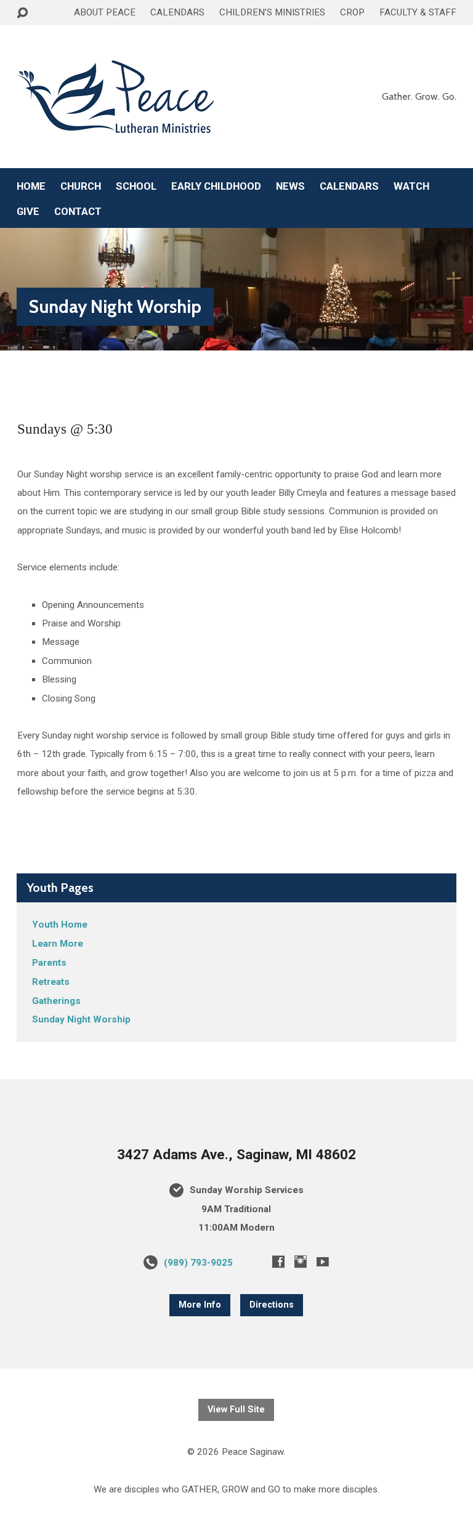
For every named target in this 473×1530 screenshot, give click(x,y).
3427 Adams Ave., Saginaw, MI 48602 (236, 1154)
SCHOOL (136, 186)
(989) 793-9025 (198, 1262)
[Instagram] (300, 1261)
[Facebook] (278, 1261)
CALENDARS (177, 12)
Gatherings (56, 1000)
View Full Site (236, 1409)
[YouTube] (323, 1261)
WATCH (411, 186)
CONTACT (78, 211)
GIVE (28, 211)
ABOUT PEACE (104, 12)
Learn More (57, 943)
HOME (31, 186)
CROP (352, 12)
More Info (200, 1305)
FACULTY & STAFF (417, 12)
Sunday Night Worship (115, 306)
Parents (49, 962)
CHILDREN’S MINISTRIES (272, 12)
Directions (271, 1305)
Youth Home (59, 924)
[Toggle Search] (22, 13)
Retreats (51, 981)
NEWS (290, 186)
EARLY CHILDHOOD (216, 186)
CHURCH (80, 186)
